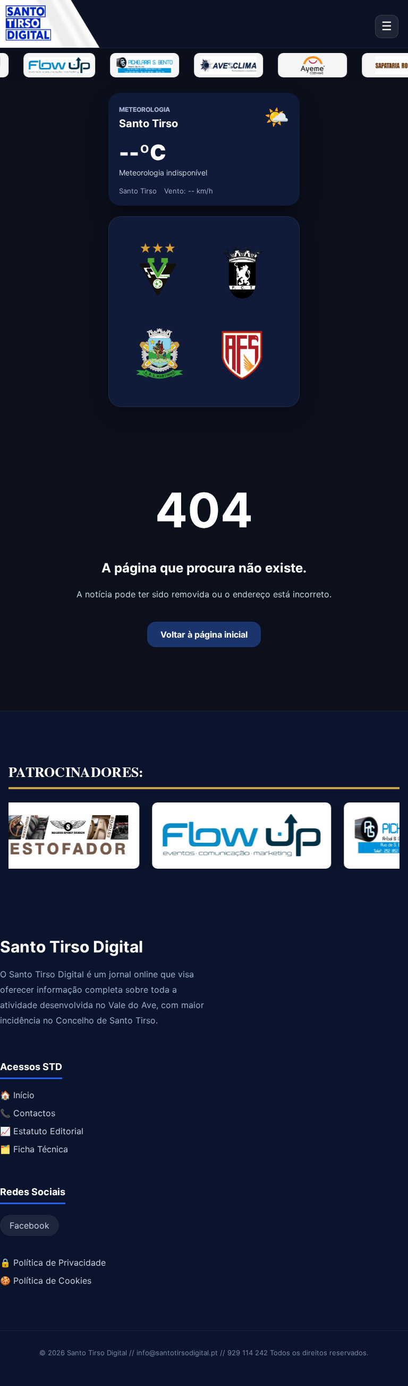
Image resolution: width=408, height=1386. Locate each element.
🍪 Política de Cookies (45, 1280)
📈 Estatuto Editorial (41, 1131)
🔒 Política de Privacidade (53, 1262)
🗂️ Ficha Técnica (34, 1149)
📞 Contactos (27, 1113)
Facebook (29, 1225)
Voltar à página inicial (204, 634)
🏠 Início (17, 1095)
